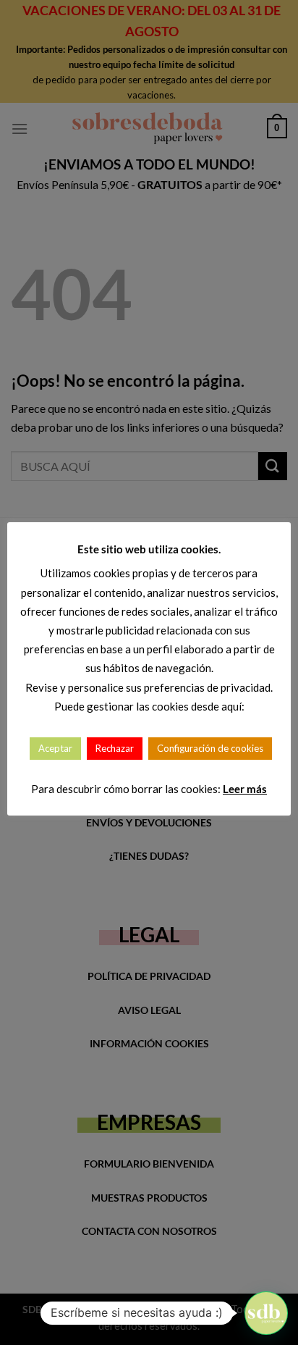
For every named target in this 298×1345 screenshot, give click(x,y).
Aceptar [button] (55, 748)
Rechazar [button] (114, 748)
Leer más (245, 788)
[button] (266, 1313)
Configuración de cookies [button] (210, 748)
